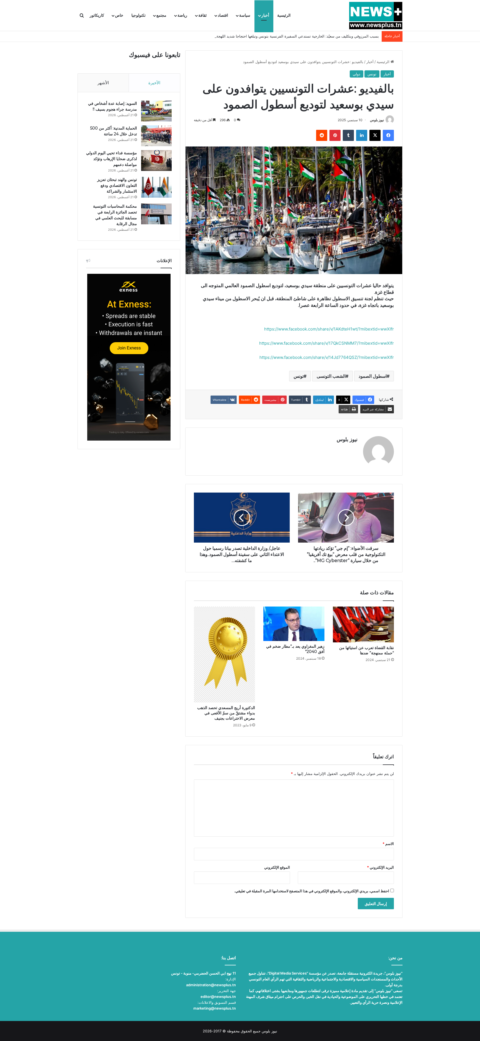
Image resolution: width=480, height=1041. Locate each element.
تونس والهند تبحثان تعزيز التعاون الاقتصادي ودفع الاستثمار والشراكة (117, 185)
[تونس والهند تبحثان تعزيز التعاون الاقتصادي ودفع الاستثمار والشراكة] (156, 187)
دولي (356, 74)
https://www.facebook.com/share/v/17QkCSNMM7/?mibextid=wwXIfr (326, 343)
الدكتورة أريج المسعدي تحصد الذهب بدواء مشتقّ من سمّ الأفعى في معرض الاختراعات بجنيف (226, 713)
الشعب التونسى (331, 376)
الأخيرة (154, 82)
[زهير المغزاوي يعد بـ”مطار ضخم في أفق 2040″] (293, 624)
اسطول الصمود (373, 376)
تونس (372, 74)
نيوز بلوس (377, 120)
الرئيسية (284, 15)
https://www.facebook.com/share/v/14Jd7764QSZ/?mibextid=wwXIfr (326, 357)
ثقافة (202, 15)
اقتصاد (223, 15)
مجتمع (161, 15)
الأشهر (103, 82)
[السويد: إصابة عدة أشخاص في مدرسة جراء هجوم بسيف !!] (156, 111)
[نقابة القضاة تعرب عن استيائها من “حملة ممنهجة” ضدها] (363, 624)
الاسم (388, 843)
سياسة (244, 15)
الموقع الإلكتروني (277, 867)
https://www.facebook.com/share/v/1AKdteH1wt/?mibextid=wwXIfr (329, 329)
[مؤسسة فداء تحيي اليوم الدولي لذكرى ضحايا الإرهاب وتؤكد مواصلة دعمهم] (156, 160)
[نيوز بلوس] (375, 15)
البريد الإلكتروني (380, 867)
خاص (119, 15)
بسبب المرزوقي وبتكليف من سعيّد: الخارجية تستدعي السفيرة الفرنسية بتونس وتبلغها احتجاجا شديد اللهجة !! (296, 36)
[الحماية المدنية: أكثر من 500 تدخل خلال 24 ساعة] (156, 135)
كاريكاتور (97, 15)
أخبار (265, 15)
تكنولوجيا (138, 15)
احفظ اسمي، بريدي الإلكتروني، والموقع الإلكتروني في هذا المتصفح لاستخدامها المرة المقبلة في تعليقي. (311, 891)
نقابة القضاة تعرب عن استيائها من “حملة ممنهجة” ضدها (366, 650)
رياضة (182, 15)
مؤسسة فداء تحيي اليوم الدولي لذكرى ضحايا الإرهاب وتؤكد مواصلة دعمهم (111, 158)
